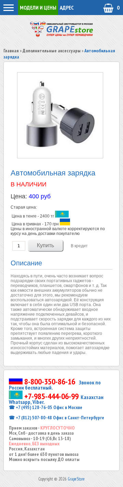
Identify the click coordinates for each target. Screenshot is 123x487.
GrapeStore (76, 479)
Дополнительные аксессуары (52, 51)
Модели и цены (38, 7)
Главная (11, 51)
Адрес (67, 7)
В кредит (79, 246)
